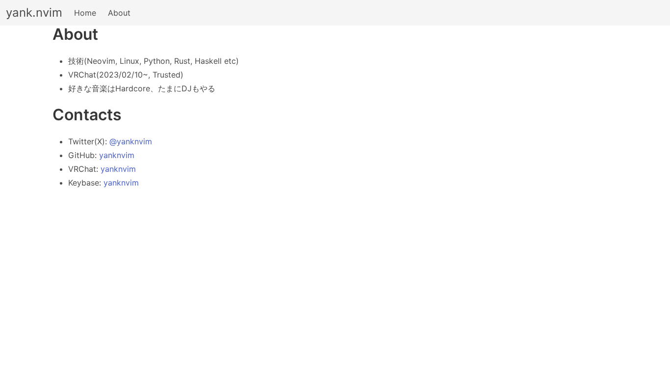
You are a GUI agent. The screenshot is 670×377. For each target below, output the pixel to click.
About (119, 13)
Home (85, 13)
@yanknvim (130, 141)
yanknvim (116, 155)
